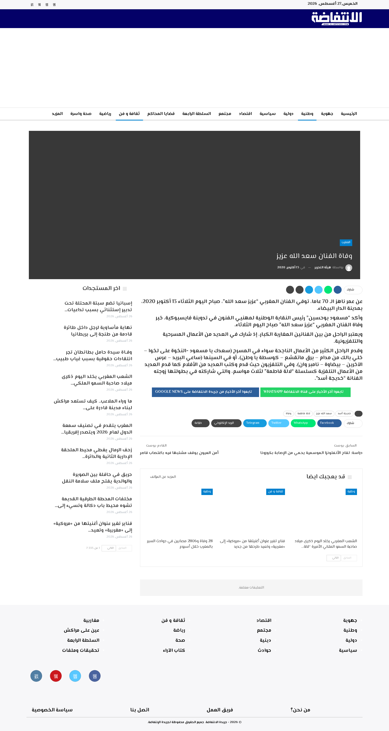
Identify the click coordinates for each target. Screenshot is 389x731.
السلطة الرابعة (196, 114)
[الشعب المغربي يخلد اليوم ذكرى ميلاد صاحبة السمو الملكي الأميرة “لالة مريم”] (323, 512)
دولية (288, 114)
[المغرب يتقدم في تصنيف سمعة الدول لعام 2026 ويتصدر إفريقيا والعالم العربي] (37, 431)
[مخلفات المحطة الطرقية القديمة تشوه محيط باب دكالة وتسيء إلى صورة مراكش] (37, 504)
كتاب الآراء (174, 650)
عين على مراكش (81, 630)
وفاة (288, 414)
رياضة (179, 630)
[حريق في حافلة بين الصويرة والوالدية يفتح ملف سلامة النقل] (37, 480)
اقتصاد (245, 114)
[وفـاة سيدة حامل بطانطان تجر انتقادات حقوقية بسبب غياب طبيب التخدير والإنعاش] (37, 357)
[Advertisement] (194, 68)
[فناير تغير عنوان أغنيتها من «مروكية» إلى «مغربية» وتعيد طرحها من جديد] (251, 512)
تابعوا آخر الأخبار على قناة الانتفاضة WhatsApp (304, 392)
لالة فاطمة (303, 414)
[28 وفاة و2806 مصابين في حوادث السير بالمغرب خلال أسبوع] (179, 512)
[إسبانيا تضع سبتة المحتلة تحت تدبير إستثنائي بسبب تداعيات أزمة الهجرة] (37, 308)
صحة (180, 640)
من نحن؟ (300, 710)
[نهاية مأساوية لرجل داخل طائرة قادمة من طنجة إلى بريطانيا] (37, 333)
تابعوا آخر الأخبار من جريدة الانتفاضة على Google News (204, 392)
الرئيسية (349, 114)
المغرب (346, 242)
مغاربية (91, 621)
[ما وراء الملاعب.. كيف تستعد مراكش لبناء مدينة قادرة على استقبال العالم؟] (37, 406)
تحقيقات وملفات (80, 650)
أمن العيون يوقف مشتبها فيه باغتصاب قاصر (179, 453)
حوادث (264, 650)
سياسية (268, 114)
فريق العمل (220, 710)
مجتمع (225, 114)
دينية (265, 640)
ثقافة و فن (129, 114)
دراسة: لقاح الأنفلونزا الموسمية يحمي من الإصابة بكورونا (311, 453)
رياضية (105, 114)
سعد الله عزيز (324, 414)
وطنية (307, 114)
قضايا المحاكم (161, 114)
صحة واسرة (81, 114)
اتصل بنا (139, 710)
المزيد (57, 114)
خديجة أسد (344, 414)
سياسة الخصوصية (52, 710)
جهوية (327, 114)
